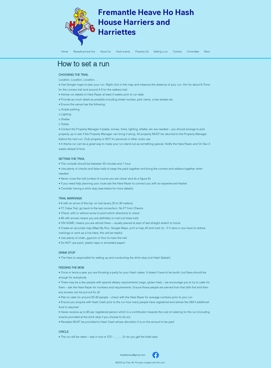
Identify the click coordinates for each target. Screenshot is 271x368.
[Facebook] (155, 355)
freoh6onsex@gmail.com (132, 354)
